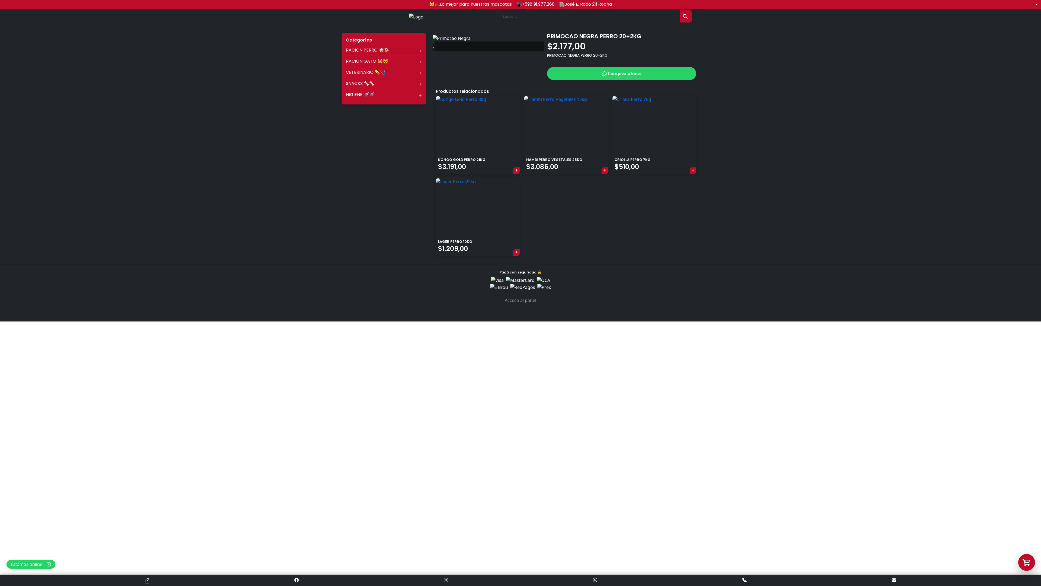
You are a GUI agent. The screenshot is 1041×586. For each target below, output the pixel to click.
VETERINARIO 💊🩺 (365, 72)
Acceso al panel (520, 300)
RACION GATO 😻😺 (367, 61)
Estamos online (26, 564)
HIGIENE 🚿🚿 (360, 94)
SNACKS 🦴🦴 (360, 83)
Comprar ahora (624, 74)
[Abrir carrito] (1026, 562)
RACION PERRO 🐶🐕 (368, 50)
